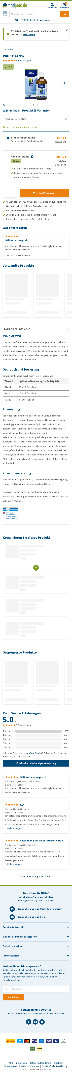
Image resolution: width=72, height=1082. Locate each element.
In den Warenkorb (46, 193)
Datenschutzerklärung (41, 1063)
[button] (31, 156)
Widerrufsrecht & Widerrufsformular (22, 1066)
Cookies (58, 1063)
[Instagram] (36, 1023)
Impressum (21, 1063)
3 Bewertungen (23, 60)
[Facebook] (29, 1023)
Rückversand (37, 20)
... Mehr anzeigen (13, 828)
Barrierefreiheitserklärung (55, 1066)
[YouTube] (42, 1023)
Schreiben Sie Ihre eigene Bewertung (37, 763)
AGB (11, 1063)
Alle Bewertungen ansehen (36, 876)
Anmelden (13, 997)
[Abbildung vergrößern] (4, 105)
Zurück (10, 49)
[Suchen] (64, 14)
